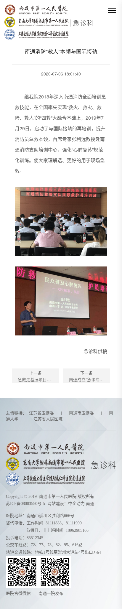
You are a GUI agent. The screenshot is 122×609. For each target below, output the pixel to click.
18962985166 (77, 530)
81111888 (54, 523)
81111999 (74, 523)
